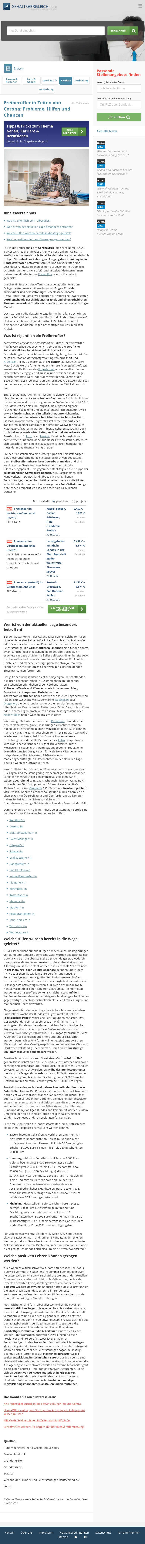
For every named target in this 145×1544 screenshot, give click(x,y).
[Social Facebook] (76, 1537)
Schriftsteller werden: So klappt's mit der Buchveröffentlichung (44, 1427)
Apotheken (62, 699)
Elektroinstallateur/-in (23, 832)
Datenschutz (103, 1532)
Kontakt (9, 1532)
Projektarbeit (46, 369)
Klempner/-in (17, 882)
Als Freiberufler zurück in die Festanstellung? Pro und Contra (42, 1404)
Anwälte (45, 436)
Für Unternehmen (129, 1532)
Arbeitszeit (10, 361)
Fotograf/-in (16, 845)
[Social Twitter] (85, 1537)
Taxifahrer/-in (18, 926)
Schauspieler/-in (19, 920)
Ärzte (29, 436)
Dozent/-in (16, 826)
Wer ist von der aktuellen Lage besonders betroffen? (40, 227)
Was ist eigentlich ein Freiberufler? (28, 220)
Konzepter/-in (18, 889)
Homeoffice (45, 274)
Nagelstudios (12, 715)
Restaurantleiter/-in (21, 913)
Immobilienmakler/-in (23, 876)
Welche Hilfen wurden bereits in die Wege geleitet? (39, 233)
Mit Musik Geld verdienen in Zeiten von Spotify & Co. (37, 1420)
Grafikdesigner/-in (20, 857)
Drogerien (10, 703)
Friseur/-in (16, 851)
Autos (61, 740)
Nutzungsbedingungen (74, 1532)
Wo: (114, 98)
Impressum (46, 1532)
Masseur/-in (17, 901)
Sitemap (63, 1537)
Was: (110, 82)
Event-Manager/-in (21, 839)
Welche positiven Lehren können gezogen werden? (39, 239)
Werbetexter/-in (19, 932)
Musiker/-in (16, 907)
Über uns (26, 1532)
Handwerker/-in (19, 864)
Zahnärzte (35, 788)
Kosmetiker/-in (18, 895)
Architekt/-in (17, 820)
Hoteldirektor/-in (19, 870)
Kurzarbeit (58, 721)
